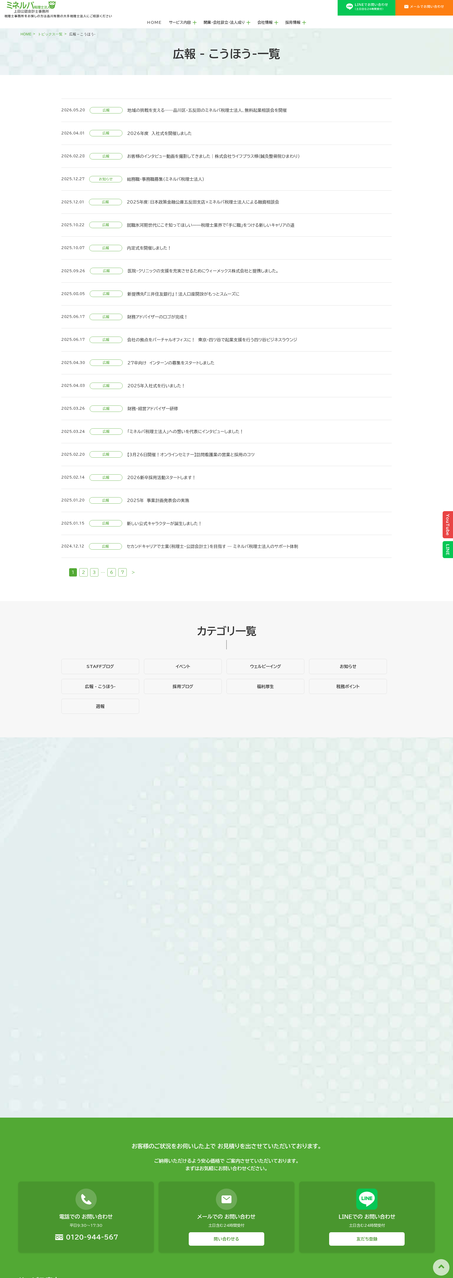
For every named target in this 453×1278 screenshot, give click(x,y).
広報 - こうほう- (100, 686)
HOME (154, 22)
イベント (183, 666)
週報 (100, 706)
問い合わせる (226, 1239)
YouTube (448, 524)
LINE (448, 549)
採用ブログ (183, 686)
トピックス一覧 (50, 34)
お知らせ (348, 666)
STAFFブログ (100, 666)
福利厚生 (265, 686)
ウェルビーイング (265, 666)
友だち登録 (367, 1239)
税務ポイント (348, 686)
